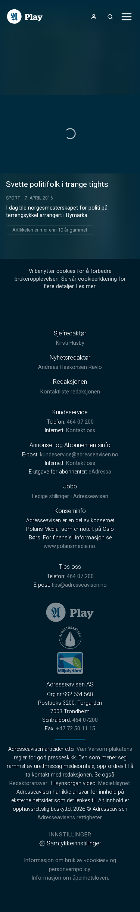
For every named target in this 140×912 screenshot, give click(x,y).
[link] (25, 16)
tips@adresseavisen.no (79, 585)
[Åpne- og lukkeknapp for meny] (126, 16)
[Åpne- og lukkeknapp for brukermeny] (93, 16)
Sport (13, 198)
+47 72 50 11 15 (75, 729)
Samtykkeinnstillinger (74, 843)
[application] (70, 134)
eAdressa (99, 472)
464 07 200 (80, 422)
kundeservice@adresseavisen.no (79, 455)
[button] (70, 133)
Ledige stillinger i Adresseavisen (70, 496)
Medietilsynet (114, 783)
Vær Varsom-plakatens (104, 749)
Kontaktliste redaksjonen (70, 392)
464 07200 (85, 720)
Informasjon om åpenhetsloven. (70, 878)
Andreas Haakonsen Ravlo (70, 367)
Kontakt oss (80, 430)
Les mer (85, 286)
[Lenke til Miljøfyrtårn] (70, 663)
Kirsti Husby (70, 343)
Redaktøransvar (28, 783)
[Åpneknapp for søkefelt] (110, 16)
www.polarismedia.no (69, 546)
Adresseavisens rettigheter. (70, 817)
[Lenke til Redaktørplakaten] (70, 637)
